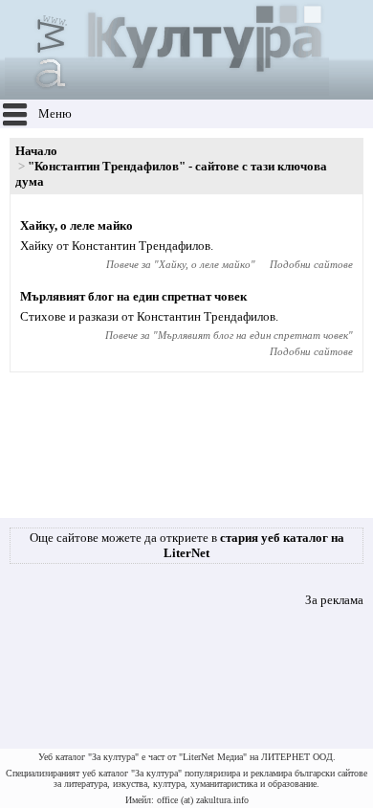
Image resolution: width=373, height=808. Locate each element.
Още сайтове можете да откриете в (187, 545)
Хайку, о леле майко (76, 225)
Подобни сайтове (311, 264)
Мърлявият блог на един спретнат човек (133, 296)
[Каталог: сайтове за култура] (167, 91)
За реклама (334, 600)
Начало (36, 151)
